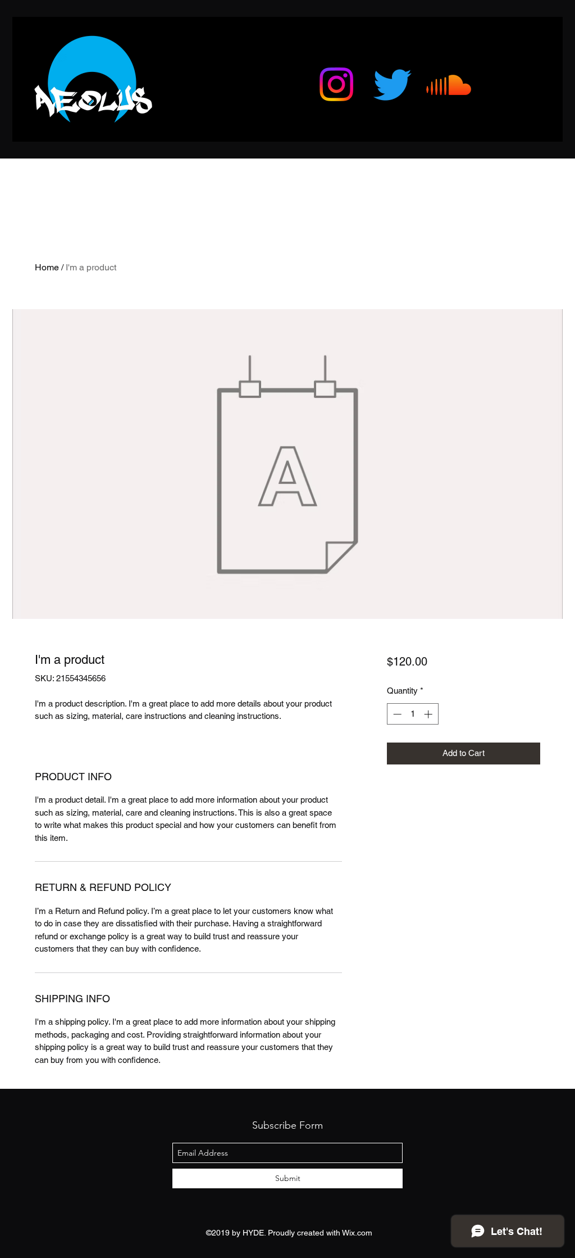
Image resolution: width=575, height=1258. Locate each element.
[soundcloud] (448, 84)
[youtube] (392, 84)
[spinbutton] (412, 714)
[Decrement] (396, 714)
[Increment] (429, 714)
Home (47, 267)
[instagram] (336, 84)
